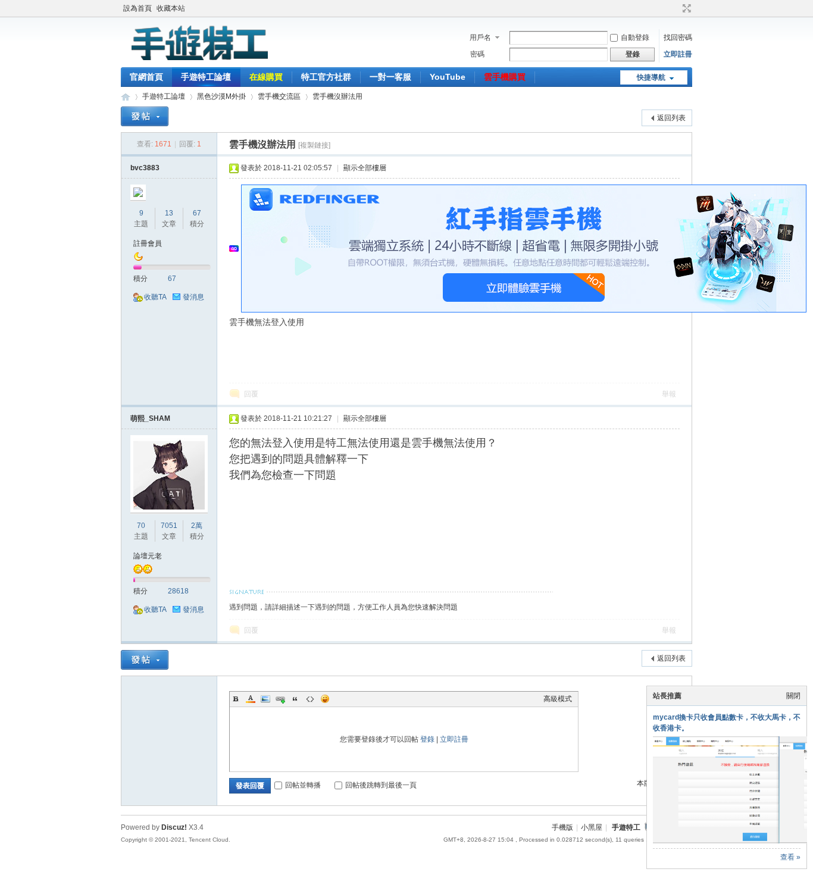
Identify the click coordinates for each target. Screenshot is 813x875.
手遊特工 (626, 827)
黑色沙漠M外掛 (221, 96)
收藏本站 (171, 8)
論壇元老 (147, 556)
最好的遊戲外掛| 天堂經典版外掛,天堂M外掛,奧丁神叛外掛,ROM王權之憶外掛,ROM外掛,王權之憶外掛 (125, 96)
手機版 (562, 827)
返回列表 (671, 118)
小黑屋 (591, 827)
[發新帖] (144, 116)
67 (197, 213)
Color (251, 699)
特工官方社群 (326, 77)
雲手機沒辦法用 (337, 96)
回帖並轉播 (303, 785)
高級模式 (557, 699)
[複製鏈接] (314, 145)
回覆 (251, 394)
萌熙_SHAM (150, 418)
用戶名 (480, 37)
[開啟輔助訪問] (675, 8)
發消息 (193, 297)
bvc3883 (145, 168)
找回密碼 (678, 37)
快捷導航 (651, 77)
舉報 (669, 394)
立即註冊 (678, 54)
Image (265, 699)
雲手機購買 (505, 77)
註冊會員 (147, 243)
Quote (295, 699)
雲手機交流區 (279, 96)
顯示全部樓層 (364, 168)
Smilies (325, 699)
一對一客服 (390, 77)
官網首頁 (146, 77)
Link (280, 699)
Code (310, 699)
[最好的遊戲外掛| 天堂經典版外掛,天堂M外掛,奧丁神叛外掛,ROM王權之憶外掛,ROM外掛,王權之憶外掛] (198, 60)
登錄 (427, 739)
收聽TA (155, 297)
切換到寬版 (685, 8)
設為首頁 (137, 8)
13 (169, 213)
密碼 (477, 54)
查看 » (790, 857)
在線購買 (266, 77)
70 (141, 525)
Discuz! (174, 827)
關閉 (793, 696)
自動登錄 (635, 37)
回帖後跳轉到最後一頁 (381, 785)
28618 (178, 591)
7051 (169, 525)
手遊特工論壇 (206, 77)
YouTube (447, 77)
